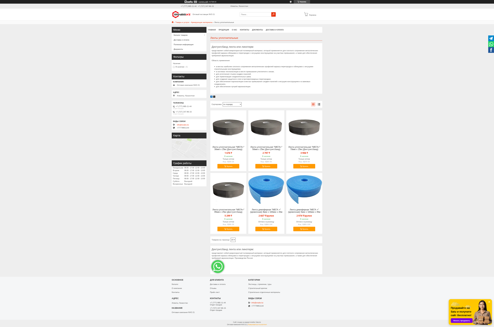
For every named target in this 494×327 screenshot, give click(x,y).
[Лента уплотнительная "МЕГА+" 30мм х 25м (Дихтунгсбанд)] (228, 126)
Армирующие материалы (202, 22)
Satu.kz (258, 322)
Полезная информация (183, 44)
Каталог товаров (180, 35)
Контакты (244, 30)
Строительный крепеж (257, 288)
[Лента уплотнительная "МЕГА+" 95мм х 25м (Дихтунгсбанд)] (228, 189)
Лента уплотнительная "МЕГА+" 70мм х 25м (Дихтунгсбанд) (304, 148)
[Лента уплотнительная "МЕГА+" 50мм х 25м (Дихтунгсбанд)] (266, 126)
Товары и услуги (182, 22)
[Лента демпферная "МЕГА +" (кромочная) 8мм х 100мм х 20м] (266, 189)
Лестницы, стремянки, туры (259, 284)
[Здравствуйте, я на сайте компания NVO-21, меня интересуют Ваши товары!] (218, 267)
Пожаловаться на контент (257, 324)
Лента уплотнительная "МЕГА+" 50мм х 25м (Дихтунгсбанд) (266, 148)
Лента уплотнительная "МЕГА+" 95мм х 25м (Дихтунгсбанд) (228, 211)
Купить (229, 166)
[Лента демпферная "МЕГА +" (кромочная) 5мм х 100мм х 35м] (304, 189)
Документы (257, 30)
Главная (212, 30)
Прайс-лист (215, 292)
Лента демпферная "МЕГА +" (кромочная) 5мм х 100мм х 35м (304, 211)
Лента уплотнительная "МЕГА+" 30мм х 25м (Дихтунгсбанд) (228, 148)
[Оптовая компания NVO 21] (181, 14)
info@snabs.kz (183, 125)
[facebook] (211, 97)
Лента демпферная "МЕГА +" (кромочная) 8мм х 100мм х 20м (266, 211)
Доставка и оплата (275, 30)
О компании (177, 288)
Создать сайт (203, 2)
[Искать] (273, 14)
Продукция (224, 30)
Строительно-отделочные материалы (264, 292)
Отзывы (213, 288)
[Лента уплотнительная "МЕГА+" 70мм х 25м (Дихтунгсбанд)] (304, 126)
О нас (234, 30)
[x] (214, 97)
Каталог (175, 284)
